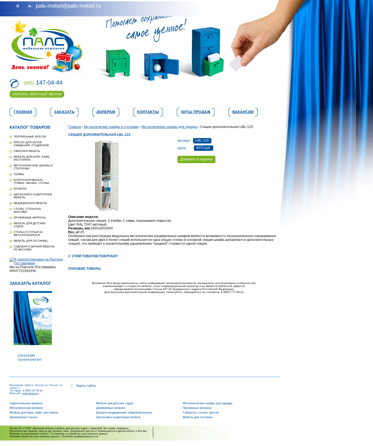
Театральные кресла (30, 136)
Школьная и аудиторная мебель (118, 417)
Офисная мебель (27, 150)
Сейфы (19, 174)
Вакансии (243, 112)
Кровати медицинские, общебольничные (124, 412)
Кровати (20, 188)
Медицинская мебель (30, 203)
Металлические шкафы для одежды (169, 127)
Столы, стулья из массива (27, 210)
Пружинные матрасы (30, 217)
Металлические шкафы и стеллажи (111, 127)
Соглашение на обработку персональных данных (79, 433)
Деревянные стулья (23, 417)
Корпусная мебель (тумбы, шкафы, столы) (31, 181)
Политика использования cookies (29, 433)
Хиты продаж (196, 112)
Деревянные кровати (110, 407)
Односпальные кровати (26, 403)
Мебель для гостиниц (30, 240)
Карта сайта (86, 386)
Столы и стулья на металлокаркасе (28, 234)
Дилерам (105, 112)
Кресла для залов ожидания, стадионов (31, 144)
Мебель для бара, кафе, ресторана (34, 412)
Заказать (64, 112)
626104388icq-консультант (30, 357)
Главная (23, 112)
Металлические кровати (26, 407)
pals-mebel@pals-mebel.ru (68, 6)
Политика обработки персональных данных (35, 436)
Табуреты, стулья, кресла (201, 412)
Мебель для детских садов (114, 403)
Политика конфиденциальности (80, 436)
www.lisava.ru (30, 393)
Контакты (148, 112)
